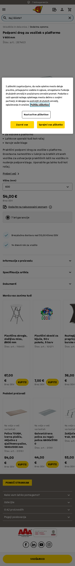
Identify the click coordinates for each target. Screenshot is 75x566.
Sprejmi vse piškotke (51, 124)
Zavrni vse (22, 124)
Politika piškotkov (40, 104)
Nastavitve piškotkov (36, 114)
